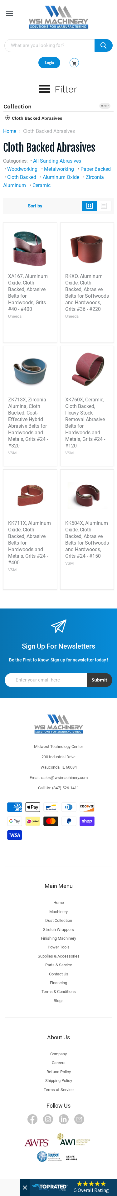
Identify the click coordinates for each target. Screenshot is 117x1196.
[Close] (25, 1187)
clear (105, 106)
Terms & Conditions (58, 991)
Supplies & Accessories (59, 956)
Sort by (35, 206)
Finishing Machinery (58, 938)
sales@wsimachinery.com (64, 777)
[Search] (104, 45)
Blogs (59, 1000)
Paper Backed (95, 169)
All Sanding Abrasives (57, 161)
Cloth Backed (21, 177)
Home (9, 131)
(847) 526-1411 (65, 788)
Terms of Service (59, 1089)
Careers (59, 1062)
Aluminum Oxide (61, 177)
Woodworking (22, 169)
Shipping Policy (58, 1080)
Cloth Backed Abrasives (36, 118)
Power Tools (59, 947)
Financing (58, 982)
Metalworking (59, 169)
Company (58, 1054)
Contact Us (58, 974)
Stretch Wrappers (58, 929)
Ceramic (41, 185)
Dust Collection (58, 920)
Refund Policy (58, 1071)
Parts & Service (58, 965)
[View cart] (74, 63)
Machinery (58, 911)
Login (49, 62)
